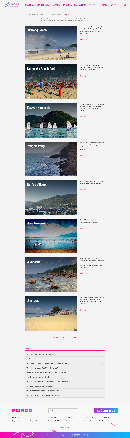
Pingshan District (35, 421)
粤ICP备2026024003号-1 (81, 435)
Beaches (67, 14)
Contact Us (108, 410)
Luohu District (34, 417)
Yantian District (53, 417)
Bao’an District (88, 417)
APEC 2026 (43, 5)
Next (75, 337)
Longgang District (107, 417)
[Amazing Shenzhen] (12, 2)
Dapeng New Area (71, 421)
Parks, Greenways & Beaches (56, 14)
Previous (55, 337)
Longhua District (17, 421)
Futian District (16, 417)
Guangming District (54, 421)
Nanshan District (71, 417)
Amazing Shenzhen (33, 14)
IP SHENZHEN (70, 5)
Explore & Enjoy (43, 14)
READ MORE (87, 22)
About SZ (29, 5)
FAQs (27, 348)
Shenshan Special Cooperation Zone (94, 421)
